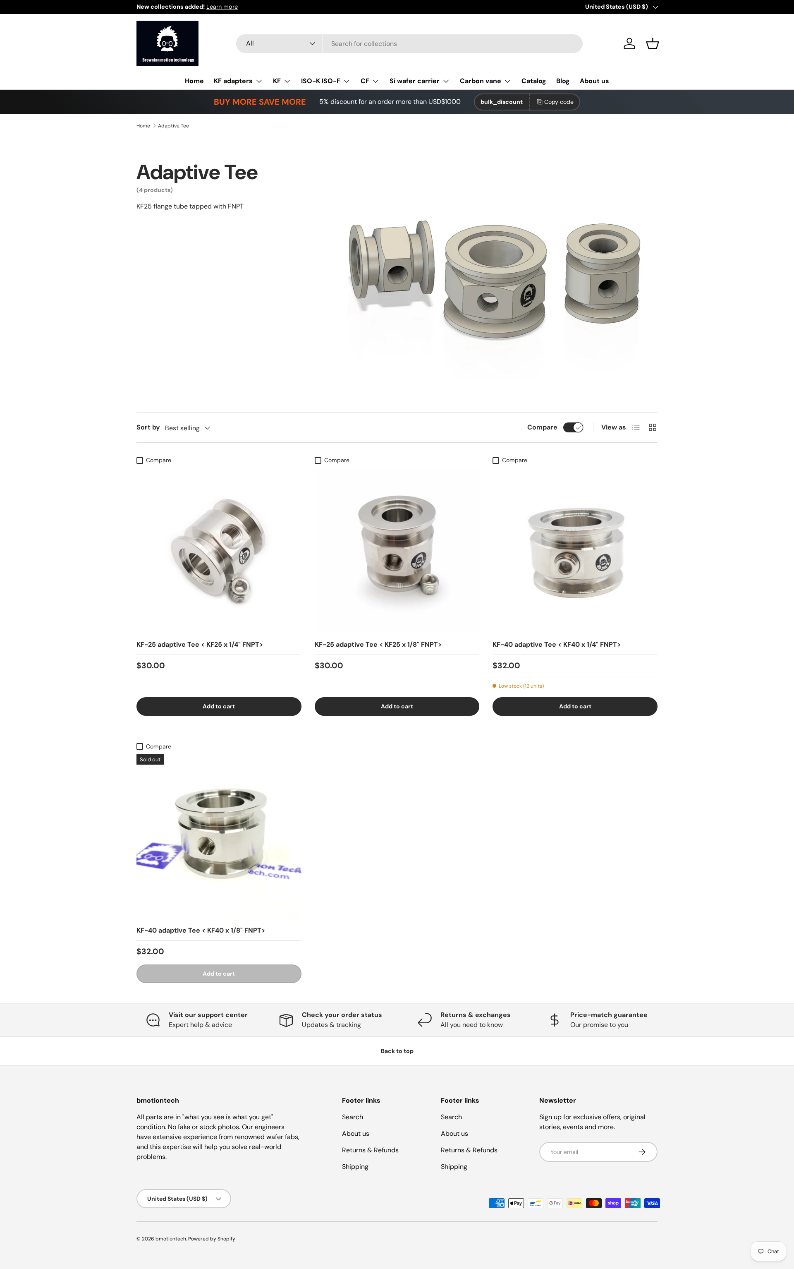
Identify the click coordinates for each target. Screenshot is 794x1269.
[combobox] (409, 43)
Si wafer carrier (415, 81)
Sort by (148, 427)
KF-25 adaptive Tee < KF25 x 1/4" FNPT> (199, 644)
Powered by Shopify (211, 1238)
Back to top (397, 1051)
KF (277, 81)
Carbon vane (480, 81)
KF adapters (233, 81)
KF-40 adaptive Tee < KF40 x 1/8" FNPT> (200, 930)
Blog (563, 81)
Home (194, 81)
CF (365, 81)
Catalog (533, 81)
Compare (542, 427)
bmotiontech (170, 1238)
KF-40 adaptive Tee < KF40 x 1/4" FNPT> (557, 644)
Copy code (559, 102)
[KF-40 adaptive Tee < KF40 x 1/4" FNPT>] (575, 550)
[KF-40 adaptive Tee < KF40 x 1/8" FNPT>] (218, 836)
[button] (652, 43)
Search (352, 1117)
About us (594, 81)
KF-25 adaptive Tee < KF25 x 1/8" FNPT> (378, 644)
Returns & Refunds (370, 1150)
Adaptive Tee (173, 125)
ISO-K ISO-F (320, 81)
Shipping (355, 1166)
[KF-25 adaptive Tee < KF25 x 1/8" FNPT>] (397, 550)
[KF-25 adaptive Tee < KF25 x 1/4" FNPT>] (218, 550)
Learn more (222, 6)
